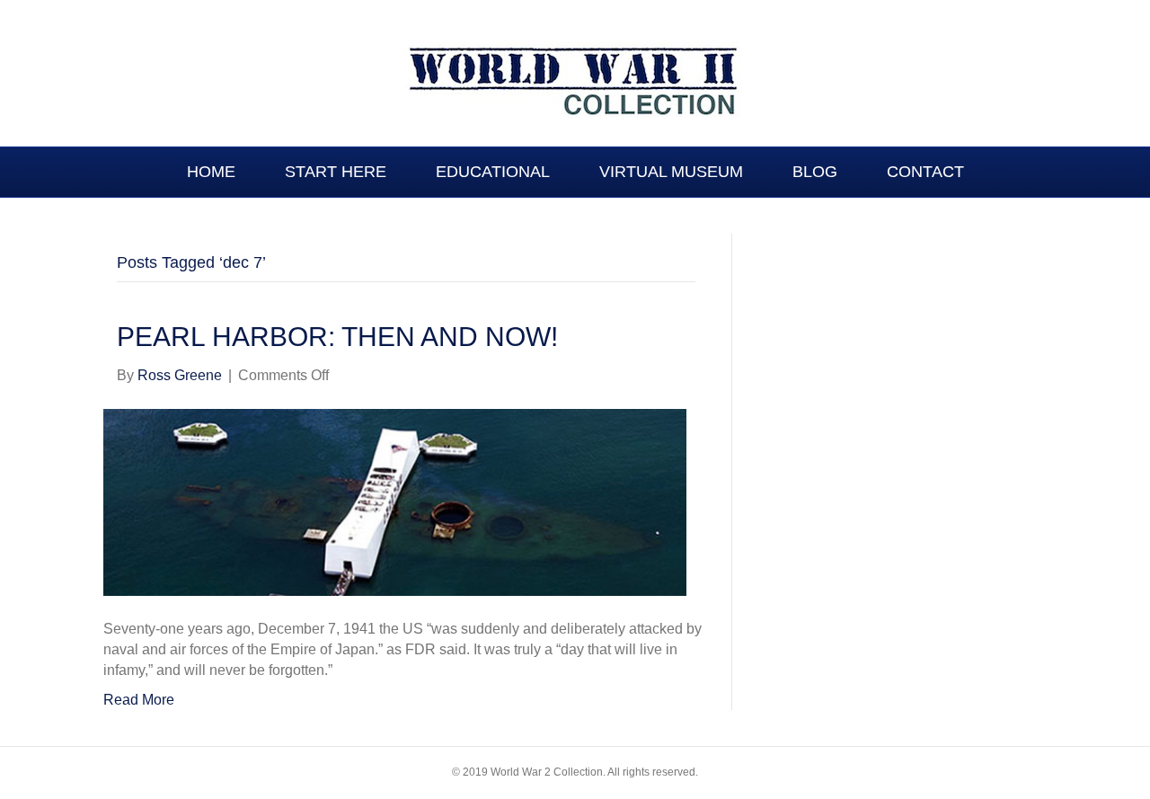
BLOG (814, 172)
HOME (211, 172)
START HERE (335, 172)
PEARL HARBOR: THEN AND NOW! (337, 336)
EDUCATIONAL (493, 172)
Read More (138, 699)
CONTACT (925, 172)
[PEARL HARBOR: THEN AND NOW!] (394, 501)
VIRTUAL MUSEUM (671, 172)
